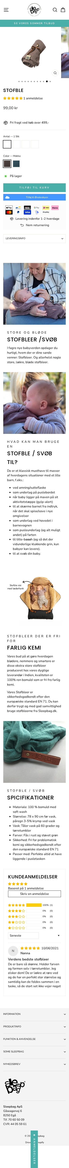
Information (12, 1014)
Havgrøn (16, 164)
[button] (13, 98)
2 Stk (16, 144)
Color (12, 156)
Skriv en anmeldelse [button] (34, 894)
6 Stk (35, 144)
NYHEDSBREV (11, 1064)
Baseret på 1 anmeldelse (26, 888)
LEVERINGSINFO (15, 238)
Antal (11, 136)
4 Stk (25, 144)
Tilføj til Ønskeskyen (37, 197)
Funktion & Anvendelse (19, 1039)
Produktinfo (12, 1026)
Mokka (7, 164)
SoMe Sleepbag (13, 1051)
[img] (31, 948)
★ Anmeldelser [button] (34, 1149)
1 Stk (7, 144)
